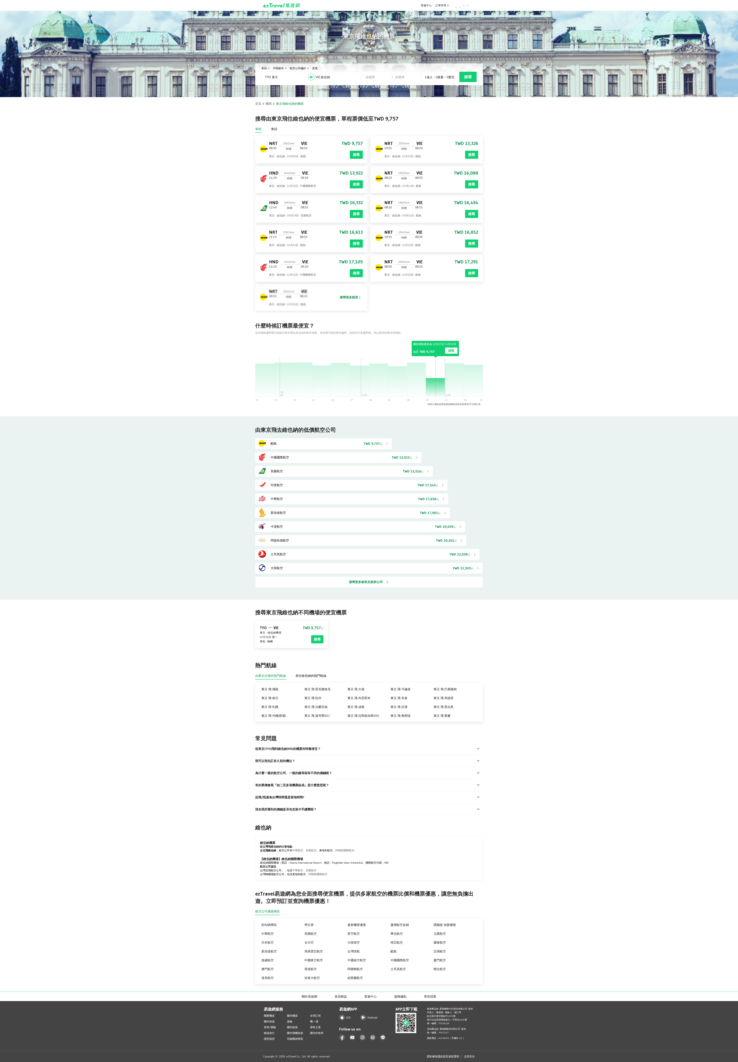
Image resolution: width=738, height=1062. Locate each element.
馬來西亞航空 (313, 951)
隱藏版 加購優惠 (445, 925)
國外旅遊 (269, 1021)
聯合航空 (440, 969)
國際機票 (269, 1015)
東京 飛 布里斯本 (359, 698)
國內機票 (292, 1015)
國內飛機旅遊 (295, 1033)
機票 (269, 104)
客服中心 (426, 5)
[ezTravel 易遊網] (281, 5)
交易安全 (469, 1056)
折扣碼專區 (269, 925)
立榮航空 (440, 934)
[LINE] (383, 1037)
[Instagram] (363, 1037)
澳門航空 (267, 969)
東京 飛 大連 (355, 689)
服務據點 (400, 996)
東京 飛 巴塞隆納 (445, 689)
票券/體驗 (270, 1027)
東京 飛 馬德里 (444, 698)
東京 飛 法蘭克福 (315, 707)
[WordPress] (373, 1037)
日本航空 (267, 942)
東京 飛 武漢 (399, 707)
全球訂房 (315, 1015)
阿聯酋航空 (355, 969)
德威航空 (267, 960)
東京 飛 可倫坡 (401, 689)
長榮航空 (311, 850)
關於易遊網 (309, 996)
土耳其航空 (398, 969)
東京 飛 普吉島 (444, 707)
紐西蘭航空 (355, 978)
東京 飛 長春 (399, 698)
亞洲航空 (440, 951)
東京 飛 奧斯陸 (401, 716)
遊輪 (289, 1021)
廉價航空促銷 (400, 925)
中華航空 (297, 850)
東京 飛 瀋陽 (269, 689)
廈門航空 (440, 960)
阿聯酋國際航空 (344, 850)
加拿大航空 (312, 978)
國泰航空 (440, 942)
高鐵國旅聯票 (295, 1038)
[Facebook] (342, 1037)
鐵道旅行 (269, 1033)
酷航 (394, 951)
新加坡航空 (269, 951)
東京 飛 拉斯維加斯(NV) (363, 716)
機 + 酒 (314, 1021)
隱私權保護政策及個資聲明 (443, 1056)
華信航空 (397, 934)
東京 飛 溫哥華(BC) (317, 716)
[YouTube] (352, 1037)
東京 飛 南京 (269, 698)
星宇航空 (353, 934)
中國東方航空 (313, 960)
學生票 (309, 925)
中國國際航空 (400, 960)
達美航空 (267, 978)
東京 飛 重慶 (442, 716)
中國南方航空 (356, 960)
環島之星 (315, 1027)
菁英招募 (430, 996)
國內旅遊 (292, 1027)
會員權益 (341, 996)
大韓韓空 (353, 942)
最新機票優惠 (356, 925)
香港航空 (310, 969)
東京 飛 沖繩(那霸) (273, 716)
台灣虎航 (353, 951)
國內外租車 (316, 1033)
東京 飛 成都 (355, 707)
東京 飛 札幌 (269, 707)
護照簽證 (269, 1038)
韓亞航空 (397, 942)
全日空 (309, 942)
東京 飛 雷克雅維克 (317, 689)
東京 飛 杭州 (312, 698)
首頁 (258, 104)
